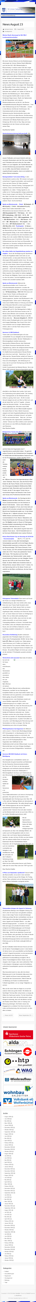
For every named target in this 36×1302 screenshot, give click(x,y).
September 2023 (9, 1173)
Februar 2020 (8, 1243)
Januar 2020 (8, 1245)
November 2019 (9, 1249)
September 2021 (9, 1208)
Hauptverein (8, 1276)
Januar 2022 (8, 1203)
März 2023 (7, 1184)
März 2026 (7, 1123)
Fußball (6, 1271)
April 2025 (7, 1140)
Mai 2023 (7, 1179)
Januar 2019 (8, 1258)
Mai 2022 (7, 1199)
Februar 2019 (8, 1256)
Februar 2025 (8, 1142)
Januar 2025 (8, 1145)
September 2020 (9, 1232)
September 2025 (9, 1132)
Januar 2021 (8, 1223)
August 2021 (8, 1210)
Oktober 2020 (8, 1229)
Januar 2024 (8, 1166)
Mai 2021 (7, 1216)
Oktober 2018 (8, 1260)
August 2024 (8, 1153)
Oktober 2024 (8, 1151)
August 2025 (8, 1134)
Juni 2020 (7, 1236)
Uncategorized (8, 31)
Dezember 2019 (9, 1247)
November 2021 (9, 1206)
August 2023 (8, 1175)
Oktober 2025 (8, 1129)
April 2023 (7, 1182)
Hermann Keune (9, 29)
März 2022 (7, 1201)
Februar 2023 (8, 1186)
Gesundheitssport (9, 1273)
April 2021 (7, 1219)
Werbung (7, 1280)
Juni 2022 (7, 1197)
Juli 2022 (7, 1195)
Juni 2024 (7, 1158)
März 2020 (7, 1240)
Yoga (6, 1282)
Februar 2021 (8, 1221)
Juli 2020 (7, 1234)
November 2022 (9, 1190)
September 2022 (9, 1192)
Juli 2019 (7, 1253)
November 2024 (9, 1149)
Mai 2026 (7, 1121)
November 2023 (9, 1171)
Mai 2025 (7, 1138)
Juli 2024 (7, 1155)
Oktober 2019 (8, 1251)
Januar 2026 (8, 1125)
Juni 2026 (7, 1118)
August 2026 (8, 1116)
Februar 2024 (8, 1164)
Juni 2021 (7, 1214)
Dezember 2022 (9, 1188)
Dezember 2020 (9, 1225)
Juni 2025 (7, 1136)
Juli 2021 (7, 1212)
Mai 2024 (7, 1160)
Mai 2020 (7, 1238)
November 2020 (9, 1227)
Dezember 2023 (9, 1169)
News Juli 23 (7, 1015)
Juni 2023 (7, 1177)
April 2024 (7, 1162)
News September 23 (26, 1015)
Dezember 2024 (9, 1147)
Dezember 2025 (9, 1127)
